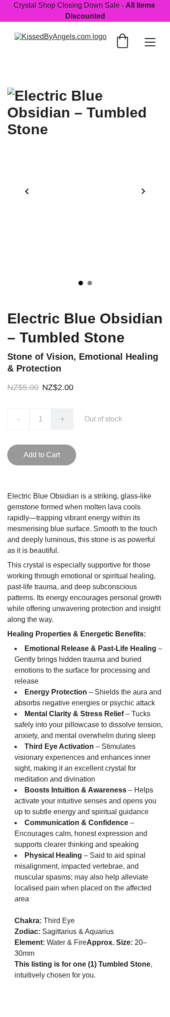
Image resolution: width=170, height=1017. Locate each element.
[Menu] (150, 42)
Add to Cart (42, 455)
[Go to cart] (122, 42)
